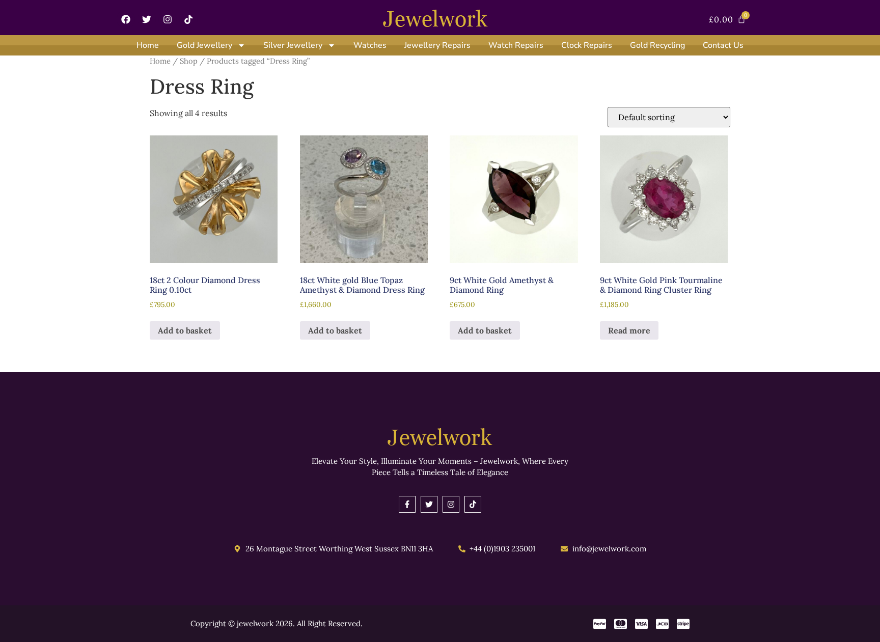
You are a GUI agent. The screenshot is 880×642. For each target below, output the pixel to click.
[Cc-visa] (641, 624)
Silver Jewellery (292, 45)
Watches (370, 45)
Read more (629, 330)
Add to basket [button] (185, 330)
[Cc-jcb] (662, 624)
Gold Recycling (657, 45)
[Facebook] (126, 19)
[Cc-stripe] (683, 624)
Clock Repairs (586, 45)
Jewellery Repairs (437, 45)
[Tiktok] (188, 19)
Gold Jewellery (204, 45)
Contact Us (723, 45)
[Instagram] (167, 19)
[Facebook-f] (407, 504)
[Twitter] (147, 19)
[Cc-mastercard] (620, 624)
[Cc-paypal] (599, 624)
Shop (189, 61)
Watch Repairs (515, 45)
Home (147, 45)
